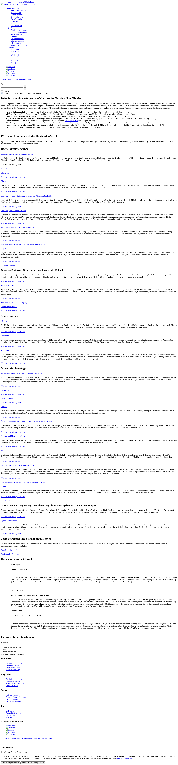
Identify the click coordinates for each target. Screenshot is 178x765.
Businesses (15, 21)
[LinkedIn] (10, 75)
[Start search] (25, 86)
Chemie (4, 181)
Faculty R (14, 63)
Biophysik (5, 173)
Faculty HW (15, 52)
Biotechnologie (7, 398)
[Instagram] (10, 73)
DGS (50, 738)
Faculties (11, 47)
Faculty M (15, 54)
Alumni (13, 23)
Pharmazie (5, 336)
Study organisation (18, 34)
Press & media (16, 19)
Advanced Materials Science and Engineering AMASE (22, 373)
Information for (13, 8)
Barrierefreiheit (27, 738)
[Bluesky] (10, 71)
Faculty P (14, 60)
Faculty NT (15, 58)
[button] (5, 91)
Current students (17, 15)
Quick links (12, 28)
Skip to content (6, 2)
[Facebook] (10, 67)
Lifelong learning (17, 41)
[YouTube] (10, 69)
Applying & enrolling (19, 32)
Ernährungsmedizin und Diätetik (13, 211)
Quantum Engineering (9, 265)
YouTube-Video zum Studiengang (14, 169)
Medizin (4, 321)
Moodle (14, 36)
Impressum (5, 738)
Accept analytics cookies (11, 763)
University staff (16, 26)
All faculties (15, 50)
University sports (17, 39)
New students (16, 13)
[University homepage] (19, 4)
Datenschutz (15, 738)
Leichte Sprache (40, 738)
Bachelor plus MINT (9, 307)
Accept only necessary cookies (33, 763)
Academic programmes (19, 30)
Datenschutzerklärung (124, 758)
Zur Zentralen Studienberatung (12, 554)
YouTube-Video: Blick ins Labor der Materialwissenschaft (23, 244)
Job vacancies (16, 43)
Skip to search (18, 2)
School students (17, 17)
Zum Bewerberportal (9, 550)
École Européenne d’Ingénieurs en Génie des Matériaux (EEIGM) (26, 196)
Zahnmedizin (6, 350)
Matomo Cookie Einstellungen (15, 752)
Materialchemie (7, 451)
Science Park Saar (71, 121)
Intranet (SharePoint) (19, 45)
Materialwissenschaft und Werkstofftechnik (17, 227)
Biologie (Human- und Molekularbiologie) (17, 154)
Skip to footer (29, 2)
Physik (3, 248)
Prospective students (18, 10)
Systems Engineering (9, 285)
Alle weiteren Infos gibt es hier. (13, 177)
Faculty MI (15, 56)
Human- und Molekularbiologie (13, 436)
